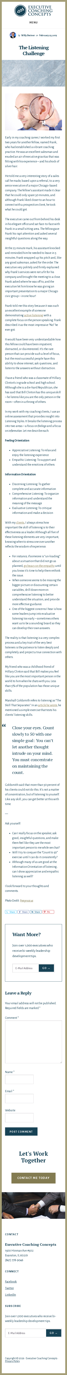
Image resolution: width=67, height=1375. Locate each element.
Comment (12, 1018)
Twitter (9, 1288)
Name (9, 1072)
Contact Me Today (33, 1178)
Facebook (11, 1281)
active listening (33, 315)
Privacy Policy (12, 1361)
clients (20, 522)
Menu (33, 22)
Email (9, 1091)
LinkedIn (10, 1294)
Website (10, 1110)
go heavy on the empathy (39, 566)
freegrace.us (26, 900)
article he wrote (47, 705)
